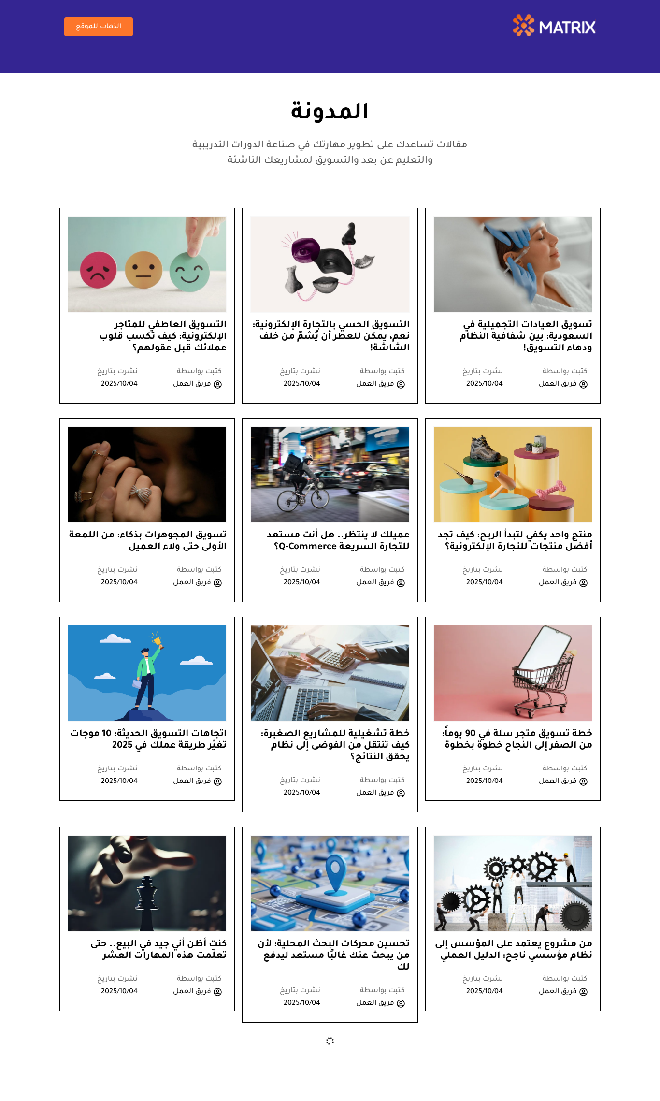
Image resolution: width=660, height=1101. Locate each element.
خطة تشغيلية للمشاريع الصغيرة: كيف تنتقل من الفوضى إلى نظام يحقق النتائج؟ (335, 746)
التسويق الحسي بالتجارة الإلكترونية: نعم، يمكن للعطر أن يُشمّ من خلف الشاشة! (331, 337)
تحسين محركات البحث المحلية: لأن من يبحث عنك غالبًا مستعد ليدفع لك (334, 956)
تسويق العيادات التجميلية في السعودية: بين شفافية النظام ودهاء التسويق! (526, 337)
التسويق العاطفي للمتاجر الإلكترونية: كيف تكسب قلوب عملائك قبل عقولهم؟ (163, 337)
